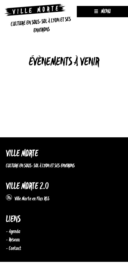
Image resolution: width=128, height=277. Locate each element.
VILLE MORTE (22, 154)
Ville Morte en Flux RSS (30, 199)
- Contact (13, 248)
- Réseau (13, 240)
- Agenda (13, 231)
